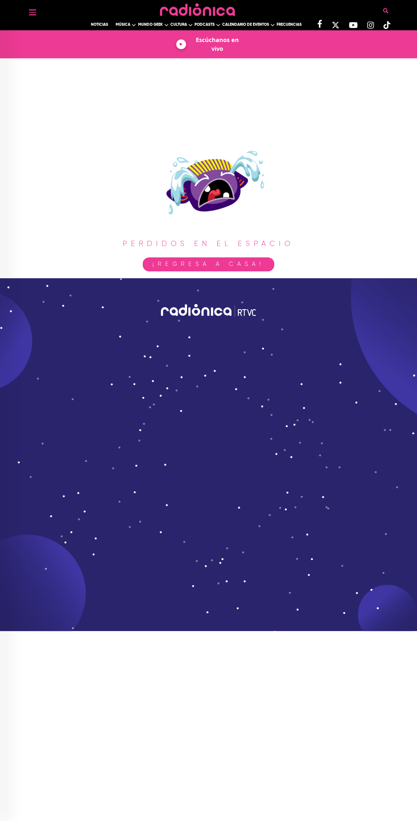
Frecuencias (289, 25)
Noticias (99, 25)
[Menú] (32, 12)
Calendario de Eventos (245, 25)
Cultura (178, 25)
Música (123, 25)
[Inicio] (197, 8)
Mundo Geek (150, 25)
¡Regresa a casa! (208, 264)
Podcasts (204, 25)
